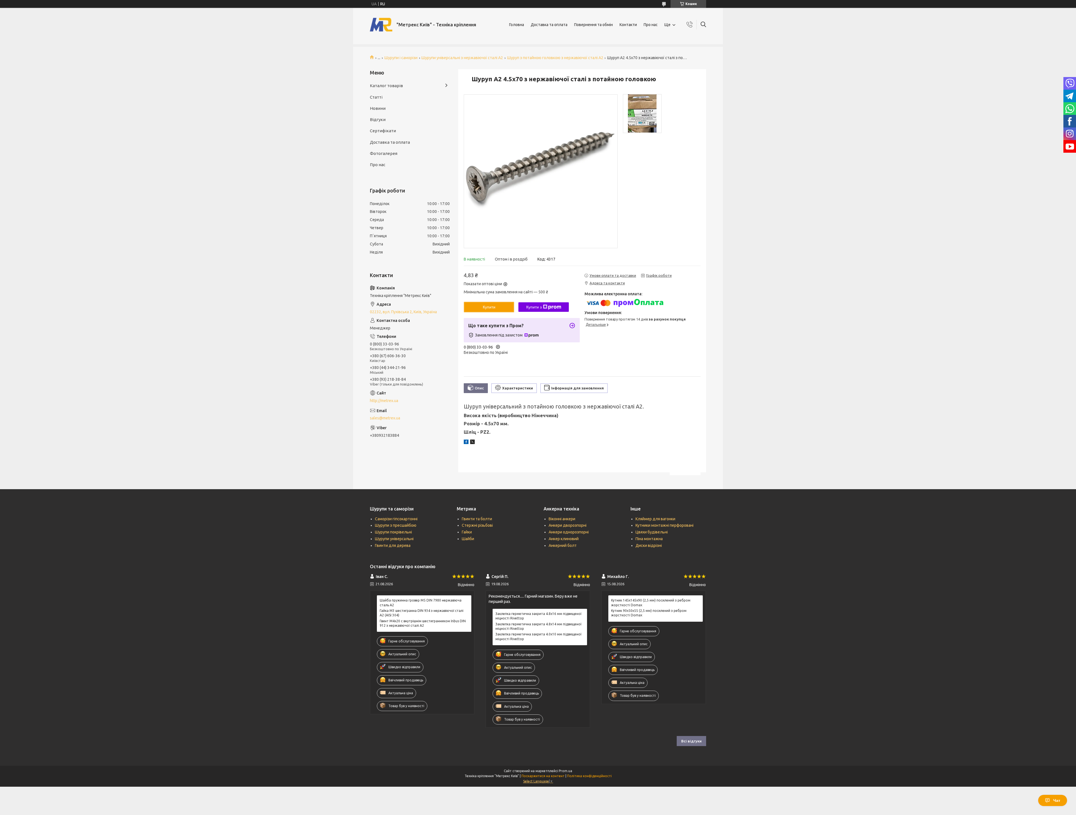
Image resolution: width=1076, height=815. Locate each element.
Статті (376, 97)
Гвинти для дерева (393, 545)
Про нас (651, 24)
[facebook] (466, 442)
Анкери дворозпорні (567, 525)
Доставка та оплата (549, 24)
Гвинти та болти (477, 519)
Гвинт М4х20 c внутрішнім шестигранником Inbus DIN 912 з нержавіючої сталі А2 (423, 623)
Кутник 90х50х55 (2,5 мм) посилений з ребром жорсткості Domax (649, 613)
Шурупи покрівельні (393, 532)
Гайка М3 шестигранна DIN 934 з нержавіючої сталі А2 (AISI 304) (421, 613)
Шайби (468, 539)
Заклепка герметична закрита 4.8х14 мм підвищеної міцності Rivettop (538, 626)
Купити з (534, 307)
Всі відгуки (691, 741)
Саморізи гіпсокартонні (396, 519)
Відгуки (378, 119)
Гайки (467, 532)
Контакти (628, 24)
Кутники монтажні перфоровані (665, 525)
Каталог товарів (386, 85)
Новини (378, 108)
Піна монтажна (649, 539)
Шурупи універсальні (394, 539)
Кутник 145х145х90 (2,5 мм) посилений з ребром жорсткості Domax (650, 602)
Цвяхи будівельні (652, 532)
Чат (1056, 800)
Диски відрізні (649, 545)
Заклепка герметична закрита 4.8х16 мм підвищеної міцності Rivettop (538, 616)
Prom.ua (565, 771)
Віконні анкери (562, 519)
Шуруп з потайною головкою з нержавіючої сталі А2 (555, 57)
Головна (516, 24)
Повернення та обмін (593, 24)
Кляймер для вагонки (655, 519)
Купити (489, 307)
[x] (472, 442)
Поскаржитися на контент (543, 776)
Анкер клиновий (564, 539)
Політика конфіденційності (589, 776)
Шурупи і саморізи (401, 57)
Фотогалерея (383, 153)
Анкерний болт (563, 545)
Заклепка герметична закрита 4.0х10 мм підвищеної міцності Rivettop (538, 636)
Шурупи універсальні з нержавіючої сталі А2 (462, 57)
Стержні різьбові (477, 525)
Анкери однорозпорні (569, 532)
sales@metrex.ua (385, 418)
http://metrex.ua (384, 400)
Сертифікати (383, 130)
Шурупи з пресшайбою (395, 525)
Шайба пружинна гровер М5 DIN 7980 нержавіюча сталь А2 (421, 602)
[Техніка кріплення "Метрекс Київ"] (381, 24)
